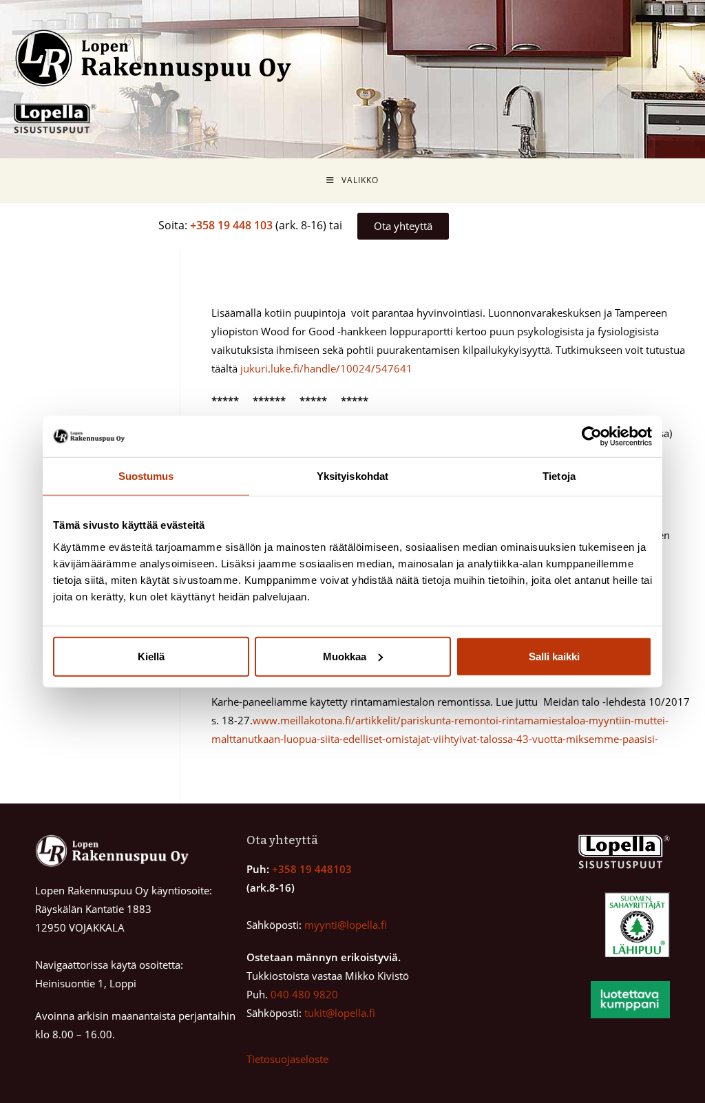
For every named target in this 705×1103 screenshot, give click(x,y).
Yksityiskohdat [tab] (352, 476)
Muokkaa (344, 656)
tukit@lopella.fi (339, 1013)
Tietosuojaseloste (287, 1059)
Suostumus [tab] (146, 476)
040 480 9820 (304, 994)
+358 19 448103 (312, 869)
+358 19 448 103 (231, 225)
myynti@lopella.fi (345, 925)
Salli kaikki (554, 656)
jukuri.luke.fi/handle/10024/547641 (326, 368)
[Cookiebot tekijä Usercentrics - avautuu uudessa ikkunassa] (592, 436)
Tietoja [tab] (559, 476)
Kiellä (151, 656)
